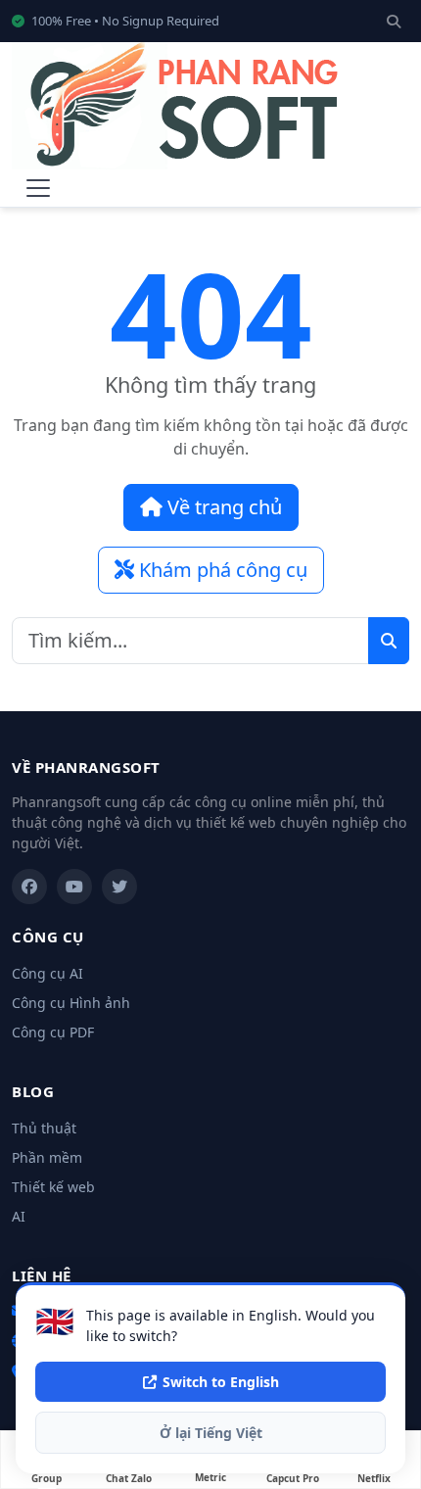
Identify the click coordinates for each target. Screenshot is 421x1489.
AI (18, 1216)
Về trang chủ (222, 507)
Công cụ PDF (53, 1032)
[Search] (393, 21)
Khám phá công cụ (220, 569)
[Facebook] (29, 886)
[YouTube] (74, 886)
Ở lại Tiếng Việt (211, 1432)
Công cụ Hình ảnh (71, 1002)
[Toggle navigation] (38, 188)
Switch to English (221, 1381)
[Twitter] (119, 886)
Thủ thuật (44, 1128)
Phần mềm (47, 1157)
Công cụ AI (47, 973)
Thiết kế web (53, 1186)
